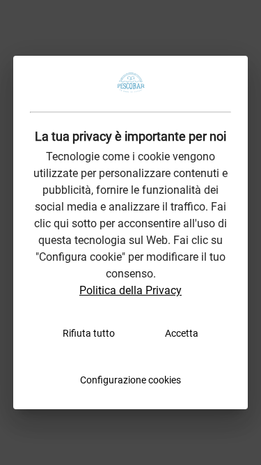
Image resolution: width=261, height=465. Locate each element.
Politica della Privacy (130, 290)
